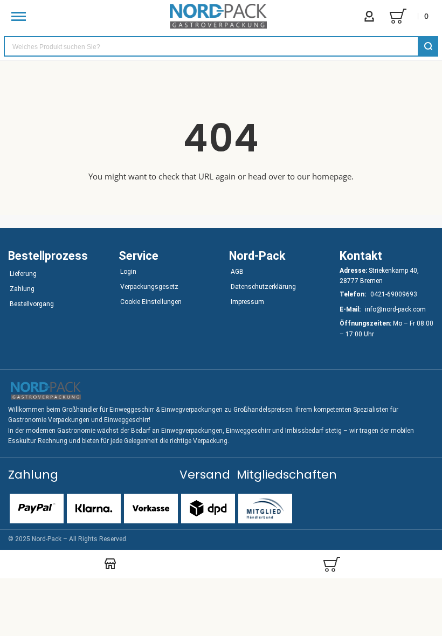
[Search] (428, 46)
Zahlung (22, 289)
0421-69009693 (393, 294)
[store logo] (218, 16)
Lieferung (23, 274)
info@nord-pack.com (395, 309)
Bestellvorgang (32, 304)
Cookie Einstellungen (151, 302)
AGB (237, 271)
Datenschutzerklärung (263, 287)
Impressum (247, 302)
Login (128, 271)
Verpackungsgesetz (149, 287)
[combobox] (221, 46)
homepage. (333, 176)
